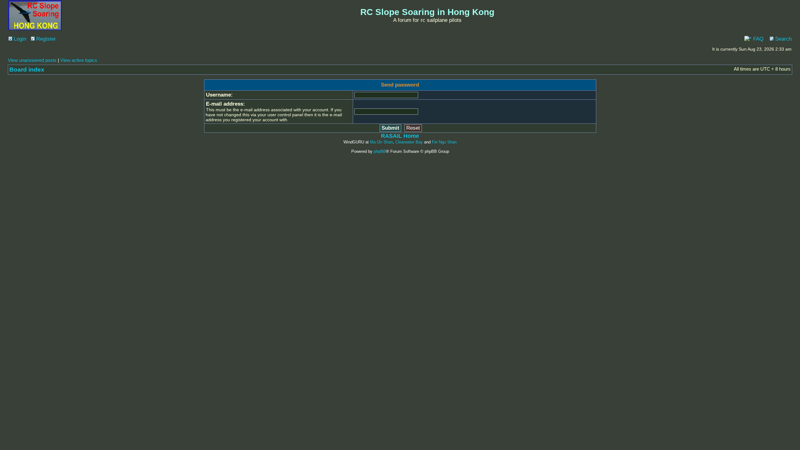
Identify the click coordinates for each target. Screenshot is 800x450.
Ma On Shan (381, 142)
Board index (26, 69)
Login (19, 39)
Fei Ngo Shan (444, 142)
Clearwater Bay (409, 142)
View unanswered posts (32, 60)
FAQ (757, 39)
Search (782, 39)
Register (45, 39)
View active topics (78, 60)
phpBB (380, 151)
